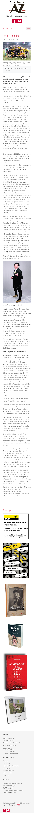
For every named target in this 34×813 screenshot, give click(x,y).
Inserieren (6, 768)
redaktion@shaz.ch (11, 754)
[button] (28, 28)
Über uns (6, 761)
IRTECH (18, 805)
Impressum (6, 775)
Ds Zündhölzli (8, 788)
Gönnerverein (7, 773)
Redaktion (6, 763)
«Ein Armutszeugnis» (10, 786)
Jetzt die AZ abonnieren (11, 766)
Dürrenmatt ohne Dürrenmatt (13, 790)
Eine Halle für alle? (9, 793)
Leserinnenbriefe (8, 770)
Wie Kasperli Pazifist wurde (12, 783)
